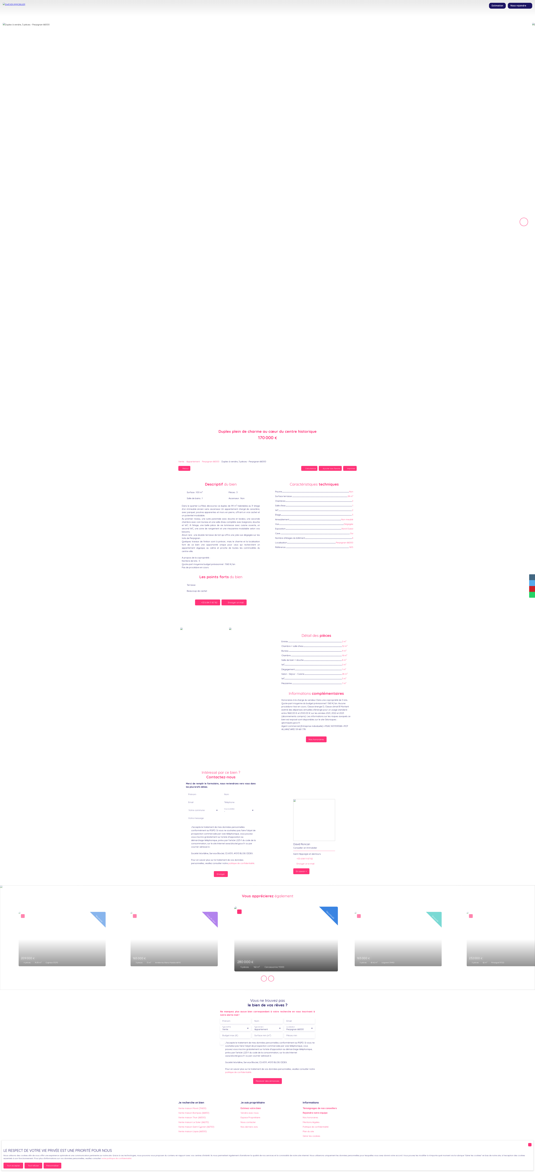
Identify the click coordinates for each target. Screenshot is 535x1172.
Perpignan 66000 (210, 461)
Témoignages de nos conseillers (320, 1108)
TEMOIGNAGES (325, 17)
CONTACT (345, 17)
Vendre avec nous (250, 1112)
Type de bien (258, 1027)
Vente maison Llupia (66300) (192, 1131)
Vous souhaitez (229, 809)
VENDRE (262, 17)
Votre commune (197, 810)
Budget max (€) (230, 1035)
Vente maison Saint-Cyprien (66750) (196, 1126)
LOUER (248, 17)
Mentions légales (311, 1122)
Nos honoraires (310, 1117)
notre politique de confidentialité (116, 1158)
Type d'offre (226, 1027)
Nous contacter (248, 1122)
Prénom (192, 794)
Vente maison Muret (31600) (192, 1108)
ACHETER (234, 17)
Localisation (290, 1027)
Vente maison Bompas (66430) (193, 1112)
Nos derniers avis (249, 1126)
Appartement (193, 461)
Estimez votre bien (251, 1108)
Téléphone (229, 802)
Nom (226, 794)
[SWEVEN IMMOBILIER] (22, 11)
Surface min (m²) (262, 1035)
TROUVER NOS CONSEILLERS (291, 17)
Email (190, 802)
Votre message (196, 818)
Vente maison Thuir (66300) (192, 1117)
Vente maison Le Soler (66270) (193, 1122)
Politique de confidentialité (316, 1126)
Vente (181, 461)
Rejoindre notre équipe (315, 1112)
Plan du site (308, 1131)
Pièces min (291, 1035)
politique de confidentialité (241, 863)
